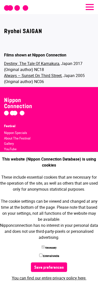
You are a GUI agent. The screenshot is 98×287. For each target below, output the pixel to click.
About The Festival (17, 138)
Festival (9, 126)
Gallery (9, 143)
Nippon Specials (15, 132)
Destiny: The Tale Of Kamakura (31, 63)
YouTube (10, 149)
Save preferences (49, 268)
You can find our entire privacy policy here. (49, 278)
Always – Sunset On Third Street (33, 75)
